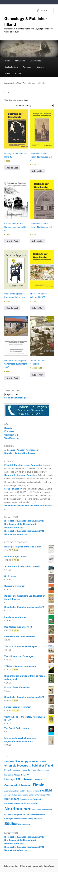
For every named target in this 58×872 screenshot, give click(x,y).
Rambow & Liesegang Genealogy (20, 475)
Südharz (12, 823)
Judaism (7, 795)
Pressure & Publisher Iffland (35, 765)
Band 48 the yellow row (16, 534)
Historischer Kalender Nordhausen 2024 (24, 530)
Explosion (8, 775)
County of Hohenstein (18, 785)
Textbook (37, 799)
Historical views (32, 791)
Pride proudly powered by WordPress (37, 865)
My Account (20, 60)
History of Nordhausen (18, 779)
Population (9, 770)
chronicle (10, 765)
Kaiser (14, 795)
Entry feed (9, 431)
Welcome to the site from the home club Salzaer (28, 505)
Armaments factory (37, 814)
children (32, 795)
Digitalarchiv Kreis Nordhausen (19, 453)
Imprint (18, 73)
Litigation (18, 814)
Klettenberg (11, 799)
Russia (26, 814)
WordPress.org (11, 438)
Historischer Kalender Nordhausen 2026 (24, 520)
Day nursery (41, 795)
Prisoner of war (26, 799)
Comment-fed (11, 434)
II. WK (42, 791)
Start (6, 83)
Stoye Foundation (13, 488)
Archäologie (41, 761)
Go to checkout (11, 67)
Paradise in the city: (14, 527)
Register (8, 427)
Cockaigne (8, 818)
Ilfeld (48, 790)
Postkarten (9, 814)
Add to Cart (12, 167)
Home (7, 60)
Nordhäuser (47, 809)
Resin (38, 785)
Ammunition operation (13, 803)
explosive (38, 818)
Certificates (25, 824)
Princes (17, 775)
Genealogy (21, 761)
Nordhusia (36, 809)
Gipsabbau (38, 779)
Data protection (11, 865)
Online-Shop (15, 83)
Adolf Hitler (9, 761)
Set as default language (15, 397)
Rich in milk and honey (23, 818)
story (24, 774)
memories (18, 770)
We (48, 795)
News (7, 73)
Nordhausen (18, 808)
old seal (32, 761)
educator (37, 770)
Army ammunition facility (14, 791)
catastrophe (23, 795)
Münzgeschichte (31, 803)
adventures (28, 770)
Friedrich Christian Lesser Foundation (23, 464)
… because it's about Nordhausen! (21, 449)
